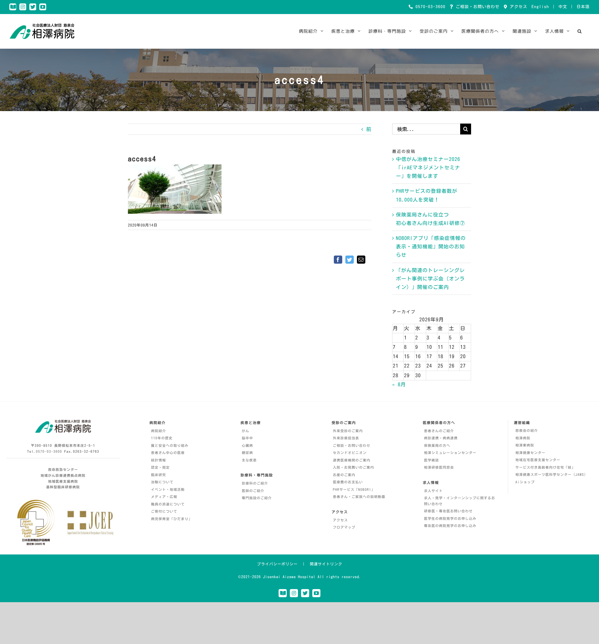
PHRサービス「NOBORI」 (354, 489)
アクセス (517, 7)
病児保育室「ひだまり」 (171, 518)
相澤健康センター (530, 452)
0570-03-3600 (429, 7)
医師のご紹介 (253, 490)
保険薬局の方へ (437, 445)
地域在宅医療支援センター (537, 459)
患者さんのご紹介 (439, 430)
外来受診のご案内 (348, 430)
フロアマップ (344, 527)
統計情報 (158, 460)
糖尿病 (247, 452)
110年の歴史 (162, 438)
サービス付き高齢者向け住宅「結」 (545, 467)
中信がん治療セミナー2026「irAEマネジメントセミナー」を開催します (428, 167)
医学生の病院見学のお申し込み (450, 518)
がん (245, 430)
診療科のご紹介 (255, 483)
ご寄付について (164, 511)
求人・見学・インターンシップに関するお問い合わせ (459, 500)
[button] (579, 31)
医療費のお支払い (348, 482)
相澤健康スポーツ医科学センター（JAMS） (551, 474)
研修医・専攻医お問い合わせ (448, 511)
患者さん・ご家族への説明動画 (359, 496)
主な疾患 (249, 460)
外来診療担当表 (346, 438)
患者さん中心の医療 (168, 452)
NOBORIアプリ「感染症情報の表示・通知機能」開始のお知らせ (431, 246)
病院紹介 (158, 430)
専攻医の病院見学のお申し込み (450, 525)
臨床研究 (158, 474)
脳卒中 (247, 438)
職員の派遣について (168, 504)
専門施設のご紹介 (257, 498)
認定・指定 (160, 467)
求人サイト (433, 490)
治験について (162, 482)
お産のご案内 (344, 474)
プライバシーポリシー (277, 564)
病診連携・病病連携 (441, 438)
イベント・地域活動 (168, 489)
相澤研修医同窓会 (439, 467)
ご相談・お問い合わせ (476, 7)
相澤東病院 (524, 445)
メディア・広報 (164, 496)
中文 (562, 7)
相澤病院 (522, 438)
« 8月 (399, 384)
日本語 (583, 7)
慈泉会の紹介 (526, 430)
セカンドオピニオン (350, 452)
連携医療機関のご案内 (351, 460)
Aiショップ (525, 482)
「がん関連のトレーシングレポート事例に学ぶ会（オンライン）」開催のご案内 (430, 279)
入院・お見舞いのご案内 (353, 467)
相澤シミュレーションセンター (450, 452)
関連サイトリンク (326, 564)
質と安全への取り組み (169, 445)
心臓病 (247, 445)
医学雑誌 (431, 460)
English (540, 7)
